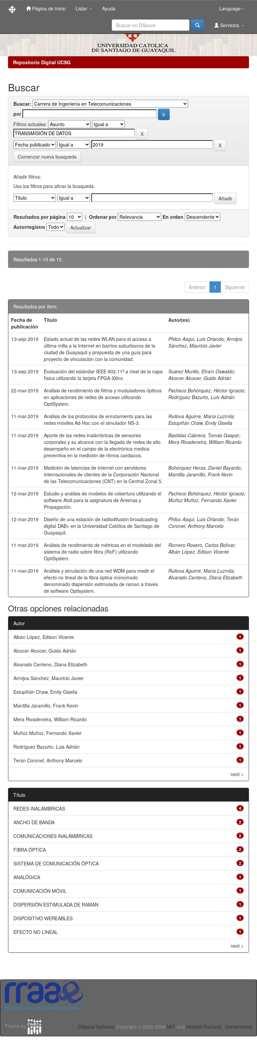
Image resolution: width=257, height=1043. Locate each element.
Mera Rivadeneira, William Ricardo (205, 442)
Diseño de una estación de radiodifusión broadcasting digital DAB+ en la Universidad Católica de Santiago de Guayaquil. (101, 526)
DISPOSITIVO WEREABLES (43, 918)
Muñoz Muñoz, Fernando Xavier (202, 500)
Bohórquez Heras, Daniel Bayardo (204, 467)
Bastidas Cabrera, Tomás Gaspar (203, 435)
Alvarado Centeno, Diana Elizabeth (205, 577)
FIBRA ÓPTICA (29, 849)
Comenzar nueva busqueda (47, 156)
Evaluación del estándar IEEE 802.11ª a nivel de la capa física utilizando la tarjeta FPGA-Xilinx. (103, 374)
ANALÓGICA (26, 877)
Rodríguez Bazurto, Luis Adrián (201, 397)
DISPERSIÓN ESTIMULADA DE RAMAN (55, 904)
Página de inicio (48, 8)
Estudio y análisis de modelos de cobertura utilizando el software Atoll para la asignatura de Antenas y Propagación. (102, 500)
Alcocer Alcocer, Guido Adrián (199, 378)
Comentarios (238, 1026)
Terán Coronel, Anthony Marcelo (203, 522)
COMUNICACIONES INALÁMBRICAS (52, 836)
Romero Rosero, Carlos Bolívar (201, 545)
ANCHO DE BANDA (34, 822)
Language (230, 8)
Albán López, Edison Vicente (198, 551)
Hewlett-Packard (203, 1026)
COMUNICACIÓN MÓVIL (40, 890)
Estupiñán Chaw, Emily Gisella (200, 422)
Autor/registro (29, 226)
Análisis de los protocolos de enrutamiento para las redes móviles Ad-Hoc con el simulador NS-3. (98, 419)
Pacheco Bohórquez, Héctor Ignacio (206, 390)
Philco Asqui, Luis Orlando (196, 339)
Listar (82, 8)
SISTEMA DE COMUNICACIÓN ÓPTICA (56, 863)
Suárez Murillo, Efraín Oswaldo (201, 371)
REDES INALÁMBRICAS (39, 808)
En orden (173, 216)
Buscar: (22, 103)
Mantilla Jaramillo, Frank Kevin (200, 474)
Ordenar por (102, 216)
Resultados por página (39, 216)
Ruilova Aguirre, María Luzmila (201, 416)
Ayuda (108, 8)
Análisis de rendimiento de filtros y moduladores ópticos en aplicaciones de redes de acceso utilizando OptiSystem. (103, 397)
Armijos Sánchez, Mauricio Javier (205, 342)
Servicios (230, 25)
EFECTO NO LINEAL (35, 932)
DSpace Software (96, 1026)
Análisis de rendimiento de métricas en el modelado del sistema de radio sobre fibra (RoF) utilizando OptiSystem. (102, 552)
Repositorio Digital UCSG (42, 62)
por (17, 113)
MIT (171, 1026)
